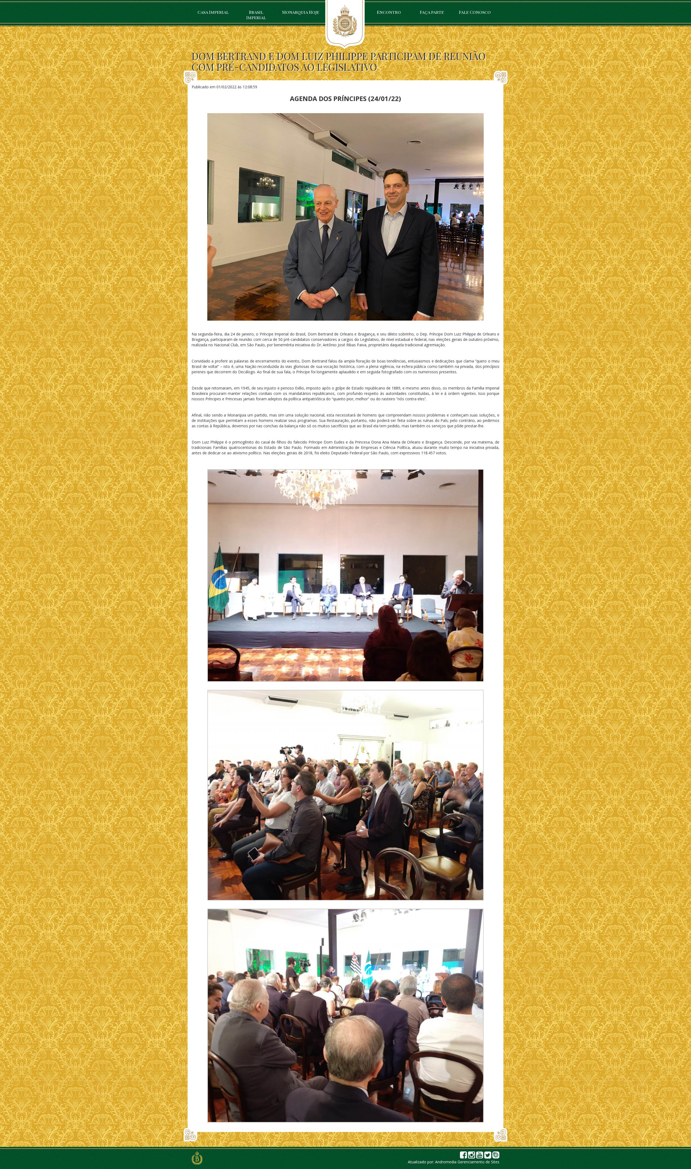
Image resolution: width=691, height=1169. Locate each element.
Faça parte (432, 12)
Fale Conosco (475, 12)
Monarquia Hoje (300, 12)
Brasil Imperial (256, 14)
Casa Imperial (213, 12)
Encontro (389, 12)
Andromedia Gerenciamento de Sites (467, 1161)
